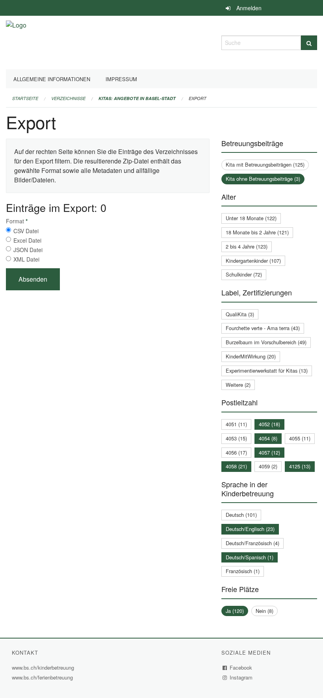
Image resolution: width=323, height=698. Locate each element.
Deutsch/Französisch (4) (252, 543)
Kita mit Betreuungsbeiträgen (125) (265, 164)
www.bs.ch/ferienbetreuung (43, 677)
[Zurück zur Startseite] (16, 41)
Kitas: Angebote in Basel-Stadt (137, 98)
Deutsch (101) (241, 514)
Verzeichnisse (68, 98)
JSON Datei (28, 250)
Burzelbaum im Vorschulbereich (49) (266, 342)
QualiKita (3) (240, 314)
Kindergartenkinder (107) (253, 260)
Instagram (241, 677)
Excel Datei (27, 240)
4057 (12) (269, 452)
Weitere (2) (238, 384)
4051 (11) (236, 424)
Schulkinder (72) (244, 274)
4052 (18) (269, 424)
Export (197, 98)
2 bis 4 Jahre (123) (246, 246)
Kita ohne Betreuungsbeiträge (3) (263, 178)
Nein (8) (264, 610)
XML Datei (26, 259)
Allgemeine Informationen (51, 79)
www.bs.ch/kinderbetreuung (44, 667)
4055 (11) (299, 438)
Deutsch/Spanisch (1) (249, 557)
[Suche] (309, 42)
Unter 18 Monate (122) (251, 218)
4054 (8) (268, 438)
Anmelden (249, 8)
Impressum (121, 79)
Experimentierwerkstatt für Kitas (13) (267, 370)
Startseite (25, 98)
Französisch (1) (243, 571)
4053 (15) (236, 438)
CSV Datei (26, 231)
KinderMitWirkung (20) (251, 356)
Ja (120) (235, 610)
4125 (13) (299, 466)
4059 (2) (268, 466)
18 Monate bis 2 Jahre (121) (257, 232)
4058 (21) (236, 466)
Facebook (241, 667)
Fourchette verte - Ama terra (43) (263, 328)
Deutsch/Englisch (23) (250, 529)
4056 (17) (236, 452)
